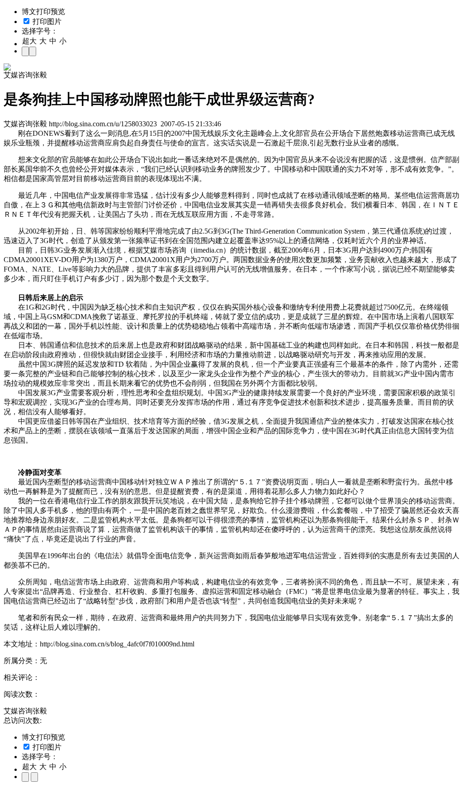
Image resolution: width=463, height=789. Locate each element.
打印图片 (46, 21)
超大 (29, 41)
